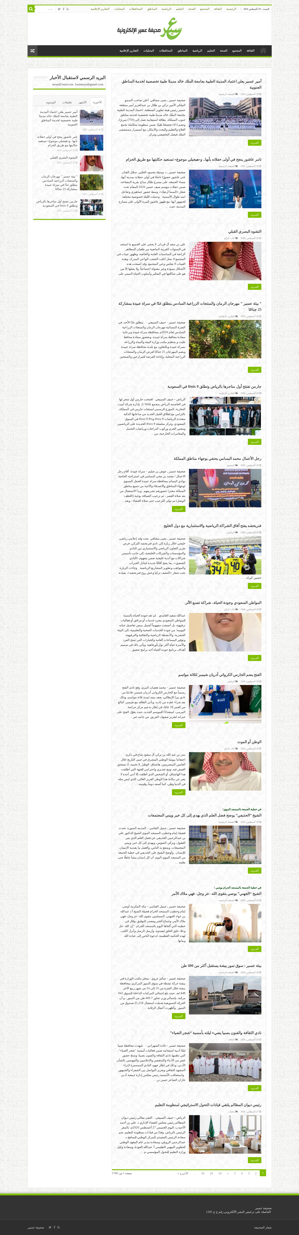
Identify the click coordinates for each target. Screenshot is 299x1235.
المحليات (119, 8)
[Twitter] (59, 9)
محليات (231, 1111)
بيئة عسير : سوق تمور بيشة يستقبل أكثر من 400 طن (221, 966)
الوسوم (51, 102)
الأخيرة (97, 102)
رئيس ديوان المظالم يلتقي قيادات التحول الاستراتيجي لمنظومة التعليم (208, 1105)
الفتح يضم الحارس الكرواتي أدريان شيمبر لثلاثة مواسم (219, 675)
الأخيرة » (182, 1173)
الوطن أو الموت (249, 742)
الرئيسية (231, 8)
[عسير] (149, 27)
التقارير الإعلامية (100, 8)
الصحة (192, 8)
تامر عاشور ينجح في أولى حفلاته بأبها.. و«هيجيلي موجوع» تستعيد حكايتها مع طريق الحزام (193, 159)
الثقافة (218, 8)
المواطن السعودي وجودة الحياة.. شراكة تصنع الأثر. (223, 603)
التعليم (180, 8)
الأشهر (82, 102)
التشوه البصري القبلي (244, 231)
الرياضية (166, 8)
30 (202, 1173)
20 (211, 1173)
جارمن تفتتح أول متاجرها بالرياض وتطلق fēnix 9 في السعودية (214, 386)
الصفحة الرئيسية (227, 94)
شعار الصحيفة (263, 1227)
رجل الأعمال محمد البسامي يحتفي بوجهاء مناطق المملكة (217, 458)
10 (220, 1173)
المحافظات (135, 8)
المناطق (152, 8)
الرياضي (231, 532)
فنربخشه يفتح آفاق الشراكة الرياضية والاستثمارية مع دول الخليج (212, 526)
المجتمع (204, 8)
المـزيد (255, 142)
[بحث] (31, 8)
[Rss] (67, 9)
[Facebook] (63, 9)
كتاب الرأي (229, 238)
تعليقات (67, 102)
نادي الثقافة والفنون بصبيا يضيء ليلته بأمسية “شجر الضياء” (215, 1033)
